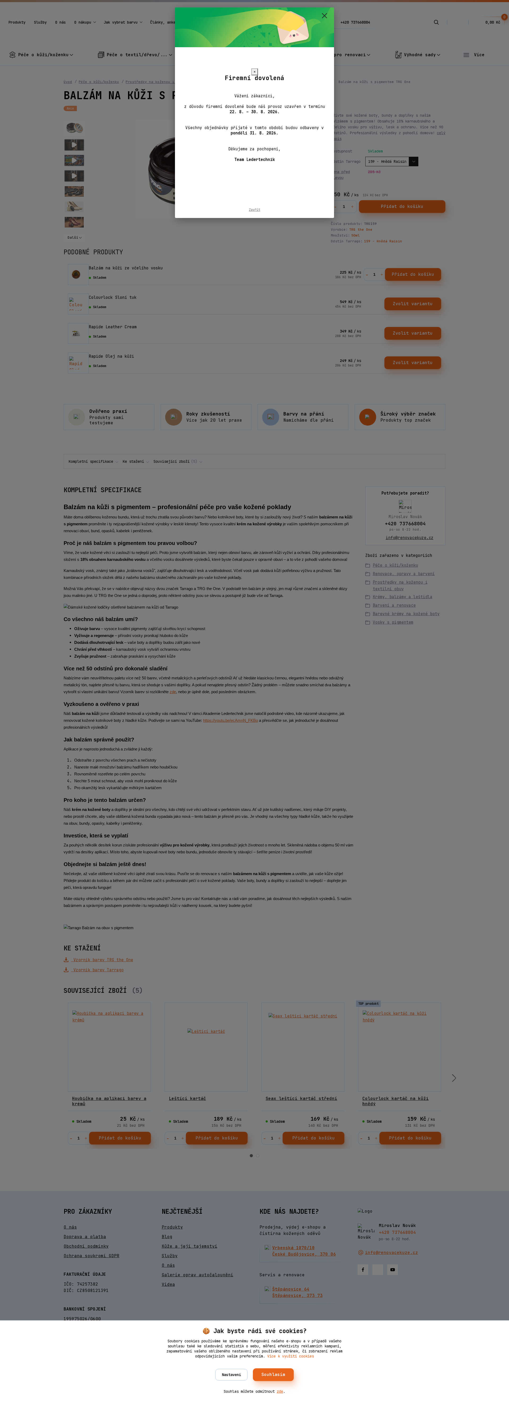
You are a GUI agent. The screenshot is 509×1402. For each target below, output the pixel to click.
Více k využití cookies (290, 1356)
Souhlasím (273, 1374)
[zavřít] (324, 16)
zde (280, 1391)
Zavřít (254, 210)
